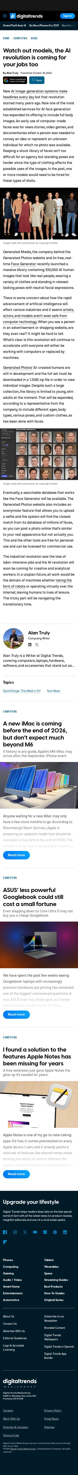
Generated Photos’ (17, 367)
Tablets (49, 1260)
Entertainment (13, 1293)
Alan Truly (12, 73)
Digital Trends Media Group (23, 1448)
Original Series (53, 1300)
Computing (10, 1267)
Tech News (53, 690)
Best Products (53, 1287)
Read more (16, 855)
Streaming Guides (56, 1280)
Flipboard (5, 1242)
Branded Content (54, 1327)
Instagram (15, 1232)
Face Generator (23, 263)
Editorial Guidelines (15, 1338)
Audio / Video (12, 1280)
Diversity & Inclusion (15, 1427)
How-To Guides (54, 1293)
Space (48, 1273)
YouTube (35, 1232)
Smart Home (11, 1287)
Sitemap (49, 1427)
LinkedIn (65, 1232)
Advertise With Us (14, 1331)
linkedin (29, 644)
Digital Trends (22, 20)
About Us (8, 1316)
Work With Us (11, 1418)
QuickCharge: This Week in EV (22, 690)
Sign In (67, 16)
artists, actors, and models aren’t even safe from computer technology (38, 315)
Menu (5, 16)
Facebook (5, 1232)
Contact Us (10, 1323)
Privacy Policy (52, 1410)
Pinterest (55, 1232)
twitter (36, 644)
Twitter (25, 1232)
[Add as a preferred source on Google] (15, 80)
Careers (8, 1410)
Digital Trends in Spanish (59, 1346)
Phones (8, 1260)
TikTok (45, 1232)
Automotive (11, 1300)
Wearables (51, 1267)
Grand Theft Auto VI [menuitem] (14, 25)
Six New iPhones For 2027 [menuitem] (44, 25)
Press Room (51, 1418)
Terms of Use (11, 1435)
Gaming (8, 1273)
